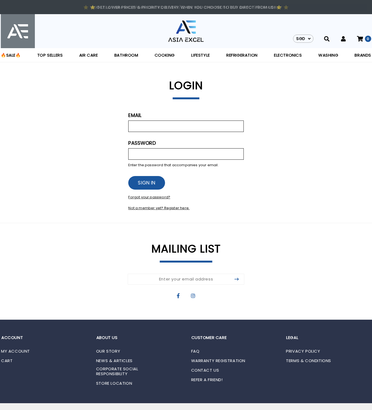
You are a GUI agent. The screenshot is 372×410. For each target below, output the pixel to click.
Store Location (114, 383)
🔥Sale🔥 (11, 55)
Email (134, 115)
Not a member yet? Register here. (159, 208)
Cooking (165, 55)
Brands (363, 55)
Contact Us (205, 370)
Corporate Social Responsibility (117, 371)
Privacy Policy (303, 351)
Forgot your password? (149, 197)
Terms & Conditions (308, 360)
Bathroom (126, 55)
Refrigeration (242, 55)
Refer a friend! (207, 379)
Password (141, 143)
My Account (15, 351)
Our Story (108, 351)
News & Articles (114, 360)
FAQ (195, 351)
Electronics (288, 55)
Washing (328, 55)
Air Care (88, 55)
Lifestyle (200, 55)
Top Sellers (50, 55)
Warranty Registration (218, 360)
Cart (7, 360)
